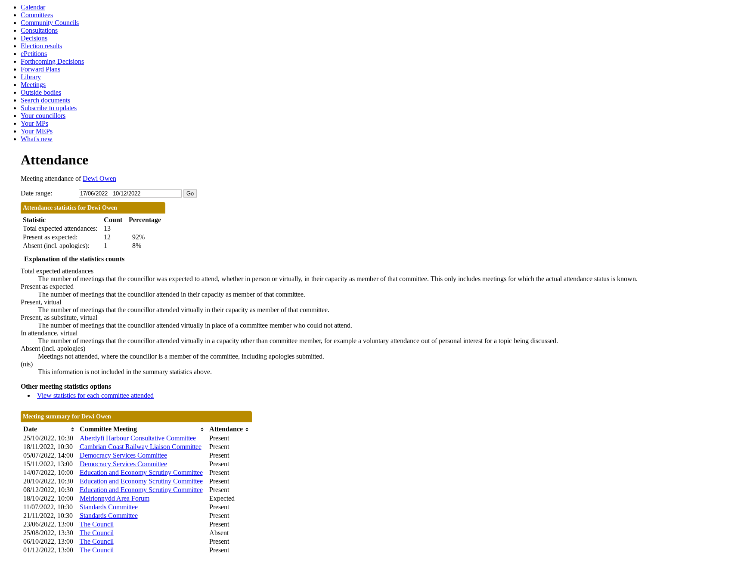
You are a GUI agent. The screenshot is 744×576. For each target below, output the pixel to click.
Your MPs (34, 123)
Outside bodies (41, 92)
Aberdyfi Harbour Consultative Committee (138, 438)
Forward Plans (40, 69)
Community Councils (50, 22)
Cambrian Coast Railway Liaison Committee (141, 446)
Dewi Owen (99, 178)
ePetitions (34, 53)
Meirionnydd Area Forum (114, 498)
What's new (37, 138)
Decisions (34, 38)
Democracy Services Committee (123, 455)
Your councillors (43, 115)
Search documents (45, 100)
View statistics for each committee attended (95, 395)
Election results (41, 46)
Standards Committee (109, 507)
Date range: (36, 193)
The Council (97, 524)
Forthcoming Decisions (52, 61)
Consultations (39, 30)
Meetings (33, 84)
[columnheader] (49, 429)
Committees (37, 15)
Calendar (33, 7)
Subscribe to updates (49, 107)
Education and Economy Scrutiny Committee (141, 472)
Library (31, 77)
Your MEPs (37, 131)
